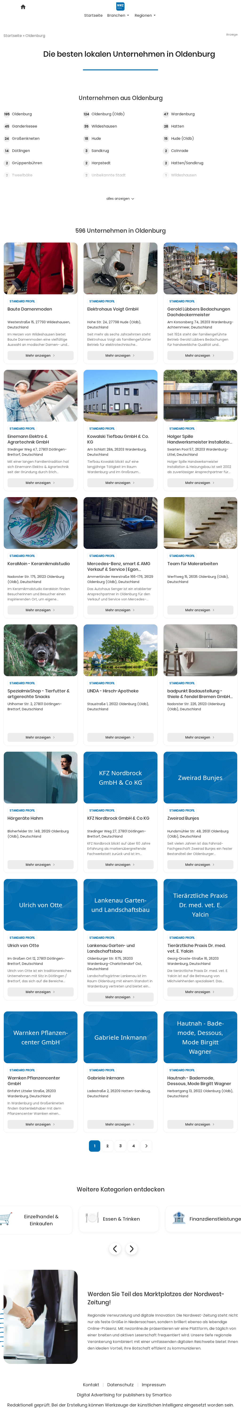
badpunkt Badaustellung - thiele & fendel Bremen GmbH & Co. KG (198, 693)
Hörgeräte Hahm (25, 818)
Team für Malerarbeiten (192, 564)
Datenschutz (120, 1385)
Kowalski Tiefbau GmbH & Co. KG (118, 439)
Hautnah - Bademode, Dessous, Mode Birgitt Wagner (199, 1080)
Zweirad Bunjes (183, 818)
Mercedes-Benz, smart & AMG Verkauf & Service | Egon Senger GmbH (118, 566)
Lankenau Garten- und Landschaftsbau (111, 948)
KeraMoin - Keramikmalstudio (39, 564)
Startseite (93, 15)
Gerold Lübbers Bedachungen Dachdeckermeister (198, 312)
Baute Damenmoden (30, 309)
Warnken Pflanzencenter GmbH (34, 1080)
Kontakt (91, 1385)
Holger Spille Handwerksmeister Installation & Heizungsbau (199, 439)
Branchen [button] (116, 15)
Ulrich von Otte (23, 945)
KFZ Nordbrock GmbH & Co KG (118, 818)
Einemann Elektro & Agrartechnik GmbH (28, 439)
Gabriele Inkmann (105, 1078)
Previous (115, 1249)
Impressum (154, 1385)
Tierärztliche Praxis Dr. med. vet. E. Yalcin (196, 948)
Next (131, 1249)
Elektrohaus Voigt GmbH (112, 309)
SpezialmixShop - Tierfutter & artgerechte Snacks (39, 693)
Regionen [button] (144, 15)
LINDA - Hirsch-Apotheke (113, 691)
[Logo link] (120, 6)
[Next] (146, 1146)
